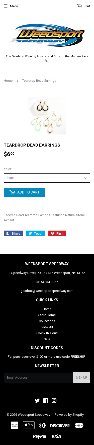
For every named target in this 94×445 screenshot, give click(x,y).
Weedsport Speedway (34, 414)
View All (47, 327)
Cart (87, 6)
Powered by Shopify (69, 414)
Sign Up (81, 377)
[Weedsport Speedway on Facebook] (45, 401)
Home (8, 80)
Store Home (47, 315)
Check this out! (47, 333)
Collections (47, 321)
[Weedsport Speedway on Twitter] (37, 401)
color (8, 169)
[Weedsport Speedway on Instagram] (54, 401)
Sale (47, 339)
